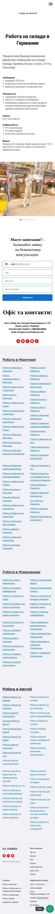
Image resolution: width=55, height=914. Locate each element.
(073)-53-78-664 (42, 898)
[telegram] (18, 341)
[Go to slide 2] (22, 219)
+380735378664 (38, 329)
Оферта (33, 874)
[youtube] (23, 341)
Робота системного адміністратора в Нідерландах (39, 625)
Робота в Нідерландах (21, 572)
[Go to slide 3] (25, 219)
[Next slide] (52, 188)
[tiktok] (37, 341)
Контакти (33, 901)
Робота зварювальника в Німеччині (11, 379)
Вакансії (33, 856)
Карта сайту (34, 871)
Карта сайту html (36, 867)
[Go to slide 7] (34, 219)
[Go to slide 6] (32, 219)
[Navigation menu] (50, 4)
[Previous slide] (2, 188)
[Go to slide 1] (20, 219)
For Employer (34, 905)
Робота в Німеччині (19, 360)
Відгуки (33, 863)
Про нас (33, 852)
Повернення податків (10, 902)
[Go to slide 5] (29, 219)
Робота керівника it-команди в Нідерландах (40, 644)
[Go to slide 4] (27, 219)
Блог (31, 860)
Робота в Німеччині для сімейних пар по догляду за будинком (40, 476)
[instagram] (32, 341)
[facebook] (27, 341)
